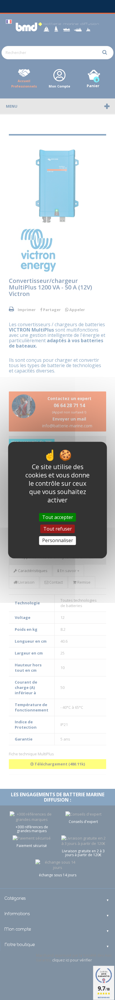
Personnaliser (57, 540)
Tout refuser (57, 529)
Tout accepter (57, 517)
